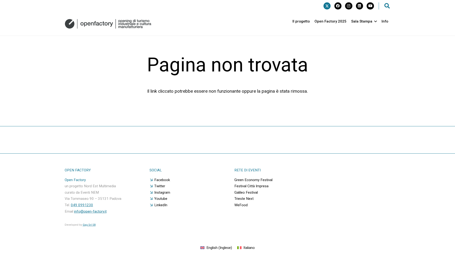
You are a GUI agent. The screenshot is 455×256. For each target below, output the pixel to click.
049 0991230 (82, 205)
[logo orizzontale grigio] (108, 23)
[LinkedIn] (359, 5)
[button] (387, 6)
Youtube (160, 199)
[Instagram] (348, 5)
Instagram (162, 192)
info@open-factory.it (90, 211)
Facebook (162, 180)
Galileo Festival (246, 192)
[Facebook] (337, 5)
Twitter (159, 186)
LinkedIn (160, 205)
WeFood (241, 205)
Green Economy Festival (253, 180)
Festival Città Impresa (251, 186)
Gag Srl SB (89, 224)
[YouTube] (370, 5)
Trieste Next (244, 199)
